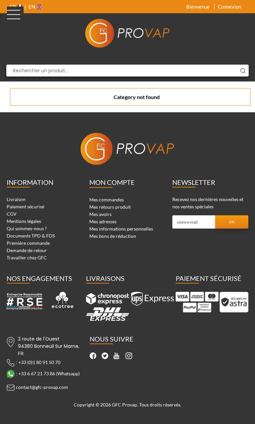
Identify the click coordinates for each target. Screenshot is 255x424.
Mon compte (112, 182)
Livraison (16, 199)
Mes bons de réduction (112, 236)
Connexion (229, 7)
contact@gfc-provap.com (42, 387)
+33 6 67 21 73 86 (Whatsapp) (49, 373)
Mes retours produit (110, 207)
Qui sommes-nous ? (27, 228)
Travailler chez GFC (27, 257)
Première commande (28, 243)
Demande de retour (27, 250)
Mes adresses (103, 221)
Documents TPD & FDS (31, 235)
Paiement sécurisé (25, 206)
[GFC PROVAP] (127, 33)
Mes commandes (106, 199)
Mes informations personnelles (121, 229)
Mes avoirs (100, 214)
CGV (12, 214)
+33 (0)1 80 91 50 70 (39, 362)
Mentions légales (24, 221)
